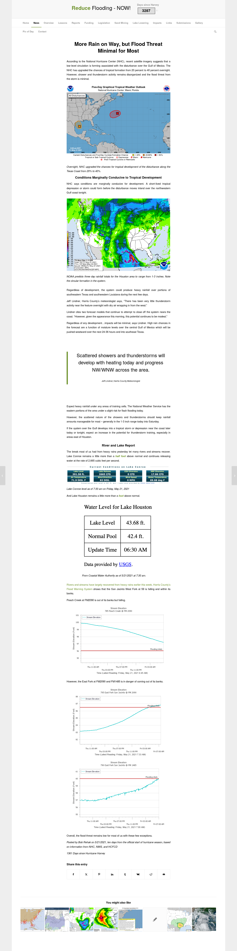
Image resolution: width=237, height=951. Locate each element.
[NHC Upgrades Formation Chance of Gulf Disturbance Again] (234, 475)
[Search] (214, 31)
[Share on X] (86, 874)
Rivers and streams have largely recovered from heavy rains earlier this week (109, 584)
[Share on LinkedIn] (112, 874)
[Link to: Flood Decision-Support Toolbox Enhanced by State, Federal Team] (57, 919)
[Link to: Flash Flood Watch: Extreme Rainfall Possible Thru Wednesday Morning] (130, 919)
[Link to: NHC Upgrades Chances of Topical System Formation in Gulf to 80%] (204, 919)
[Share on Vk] (138, 874)
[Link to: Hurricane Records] (32, 919)
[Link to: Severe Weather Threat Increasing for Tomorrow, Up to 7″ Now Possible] (179, 919)
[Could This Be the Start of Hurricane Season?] (2, 475)
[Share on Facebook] (73, 874)
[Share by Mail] (163, 874)
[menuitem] (25, 23)
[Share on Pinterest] (99, 874)
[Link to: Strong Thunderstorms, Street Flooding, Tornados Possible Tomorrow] (82, 919)
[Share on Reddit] (151, 874)
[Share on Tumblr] (125, 874)
